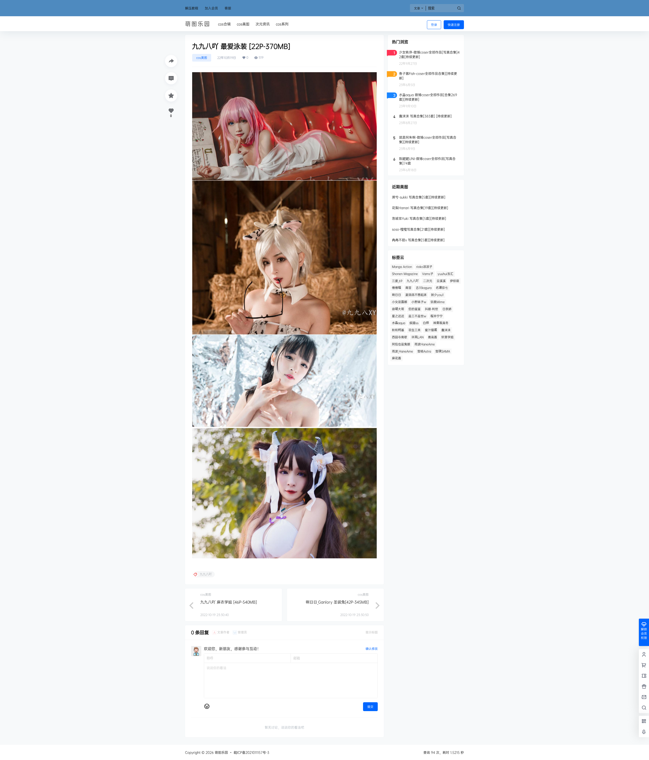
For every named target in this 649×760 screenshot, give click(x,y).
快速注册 (454, 25)
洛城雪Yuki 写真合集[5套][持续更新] (419, 218)
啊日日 (396, 295)
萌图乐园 (221, 752)
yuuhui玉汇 (445, 274)
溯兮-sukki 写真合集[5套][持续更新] (418, 197)
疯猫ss (414, 323)
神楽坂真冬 (440, 323)
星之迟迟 (398, 316)
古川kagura (423, 288)
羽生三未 (414, 330)
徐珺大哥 (398, 309)
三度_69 (397, 281)
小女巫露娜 (399, 302)
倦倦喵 (396, 288)
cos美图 (201, 57)
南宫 (408, 288)
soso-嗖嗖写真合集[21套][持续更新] (418, 229)
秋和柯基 (398, 330)
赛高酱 (432, 337)
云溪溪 (441, 281)
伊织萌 (454, 281)
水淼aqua (398, 323)
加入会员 (211, 8)
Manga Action (402, 266)
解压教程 (191, 8)
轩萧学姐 (447, 337)
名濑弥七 (442, 288)
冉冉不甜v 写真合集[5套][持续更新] (418, 240)
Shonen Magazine (405, 274)
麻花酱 (396, 358)
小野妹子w (418, 302)
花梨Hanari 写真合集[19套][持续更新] (420, 207)
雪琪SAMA (442, 351)
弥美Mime (437, 302)
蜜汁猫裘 (431, 330)
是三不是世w (417, 316)
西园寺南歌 (399, 337)
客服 (228, 8)
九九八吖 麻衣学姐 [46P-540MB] (228, 602)
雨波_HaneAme (402, 351)
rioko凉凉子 (424, 266)
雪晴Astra (424, 351)
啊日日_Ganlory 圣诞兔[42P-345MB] (337, 602)
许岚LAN (417, 337)
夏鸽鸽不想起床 (416, 295)
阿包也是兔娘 (401, 344)
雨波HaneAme (424, 344)
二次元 (427, 281)
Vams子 (427, 274)
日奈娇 (447, 309)
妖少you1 (437, 295)
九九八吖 (413, 281)
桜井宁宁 (436, 316)
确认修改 (372, 649)
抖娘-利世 (431, 309)
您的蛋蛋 (414, 309)
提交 (370, 707)
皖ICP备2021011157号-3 (251, 752)
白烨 (426, 323)
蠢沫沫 (445, 330)
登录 (434, 25)
